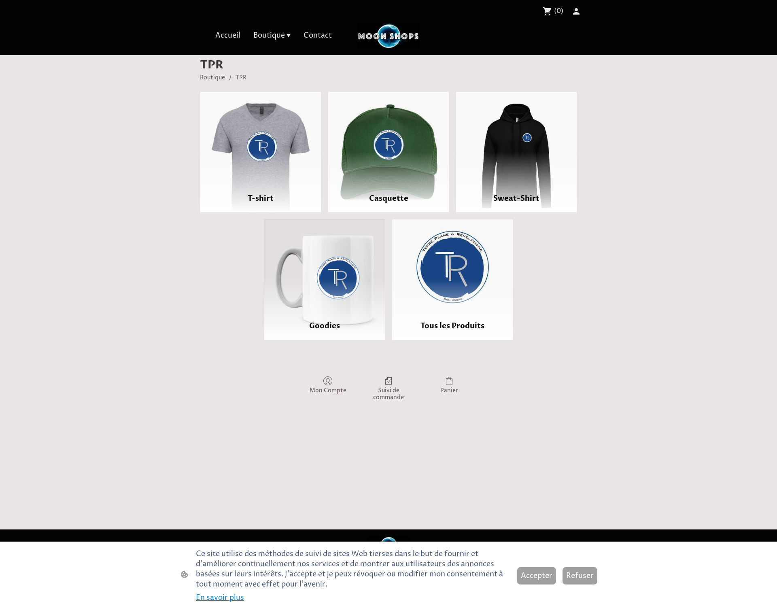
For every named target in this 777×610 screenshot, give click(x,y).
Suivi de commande (388, 394)
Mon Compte (328, 390)
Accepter (536, 576)
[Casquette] (388, 139)
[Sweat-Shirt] (516, 139)
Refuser (580, 576)
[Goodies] (324, 266)
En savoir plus (220, 598)
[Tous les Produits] (452, 266)
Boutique (212, 77)
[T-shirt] (260, 139)
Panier (449, 390)
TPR (241, 77)
